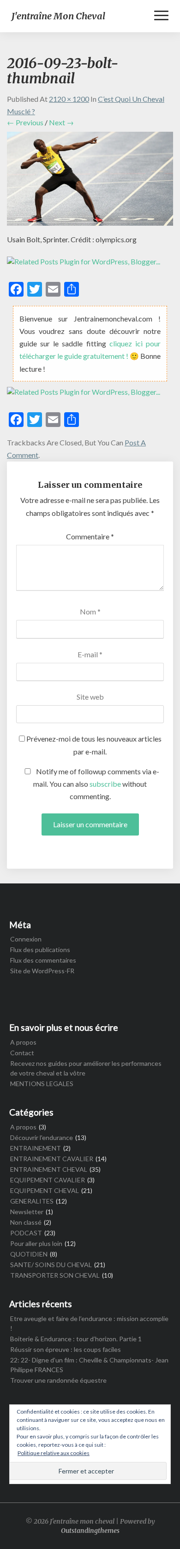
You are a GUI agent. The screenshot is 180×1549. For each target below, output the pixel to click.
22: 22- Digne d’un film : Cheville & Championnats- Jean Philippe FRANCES (89, 1365)
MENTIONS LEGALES (41, 1083)
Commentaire (90, 536)
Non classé (26, 1222)
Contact (22, 1053)
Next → (61, 122)
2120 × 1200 (69, 98)
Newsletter (26, 1212)
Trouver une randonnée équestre (58, 1380)
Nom (90, 611)
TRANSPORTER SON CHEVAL (55, 1275)
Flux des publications (40, 949)
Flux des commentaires (43, 960)
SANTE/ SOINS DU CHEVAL (51, 1264)
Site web (90, 696)
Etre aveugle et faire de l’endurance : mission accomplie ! (89, 1323)
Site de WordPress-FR (42, 971)
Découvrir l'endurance (41, 1137)
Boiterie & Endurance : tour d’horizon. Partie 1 (76, 1339)
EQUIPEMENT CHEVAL (44, 1190)
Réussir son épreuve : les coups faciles (65, 1349)
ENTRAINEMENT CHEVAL (48, 1169)
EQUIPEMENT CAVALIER (47, 1180)
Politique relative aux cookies (54, 1453)
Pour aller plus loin (36, 1243)
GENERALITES (32, 1201)
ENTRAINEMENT (35, 1148)
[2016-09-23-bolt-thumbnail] (90, 181)
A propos (23, 1042)
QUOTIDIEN (29, 1254)
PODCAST (26, 1233)
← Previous (25, 122)
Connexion (26, 939)
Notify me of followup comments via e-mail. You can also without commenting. (96, 784)
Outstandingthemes (90, 1530)
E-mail (90, 654)
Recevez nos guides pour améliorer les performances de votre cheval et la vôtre (86, 1068)
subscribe (105, 783)
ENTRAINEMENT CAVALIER (51, 1159)
